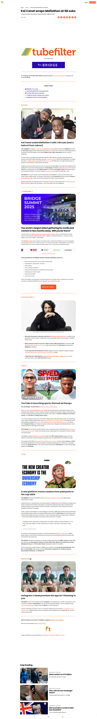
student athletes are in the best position (54, 420)
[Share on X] (64, 17)
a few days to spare (51, 159)
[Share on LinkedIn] (70, 17)
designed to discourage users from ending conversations (39, 352)
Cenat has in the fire (70, 181)
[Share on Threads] (67, 17)
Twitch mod (48, 161)
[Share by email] (59, 17)
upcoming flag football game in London (47, 441)
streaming (66, 356)
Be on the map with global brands (48, 253)
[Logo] (2, 2)
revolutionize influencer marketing (53, 498)
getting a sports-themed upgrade (49, 406)
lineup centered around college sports (46, 422)
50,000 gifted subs (63, 167)
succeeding (27, 410)
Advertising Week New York (58, 336)
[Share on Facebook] (61, 17)
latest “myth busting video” (27, 605)
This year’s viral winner (59, 75)
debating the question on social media (36, 345)
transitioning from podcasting (51, 356)
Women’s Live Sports (64, 422)
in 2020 (42, 410)
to (59, 356)
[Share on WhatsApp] (75, 17)
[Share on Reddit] (72, 17)
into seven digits (50, 171)
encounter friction (63, 533)
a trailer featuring (40, 149)
